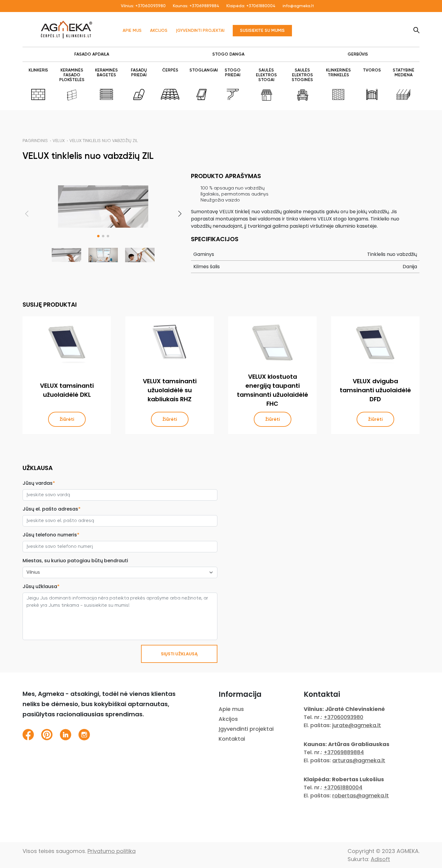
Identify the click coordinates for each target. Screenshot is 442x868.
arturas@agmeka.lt (358, 760)
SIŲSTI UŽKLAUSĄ (179, 654)
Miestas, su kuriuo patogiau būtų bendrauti (75, 560)
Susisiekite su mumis (262, 31)
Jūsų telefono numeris (51, 534)
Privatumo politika (111, 851)
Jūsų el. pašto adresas (52, 508)
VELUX (59, 141)
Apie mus (132, 31)
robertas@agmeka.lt (360, 795)
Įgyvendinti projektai (200, 31)
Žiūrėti (67, 419)
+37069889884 (204, 6)
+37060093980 (150, 6)
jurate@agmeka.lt (356, 725)
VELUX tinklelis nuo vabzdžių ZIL (103, 141)
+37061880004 (260, 6)
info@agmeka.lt (298, 6)
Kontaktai (232, 738)
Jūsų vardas (39, 483)
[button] (98, 236)
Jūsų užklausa (41, 586)
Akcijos (158, 31)
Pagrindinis (35, 141)
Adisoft (380, 859)
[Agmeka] (67, 29)
